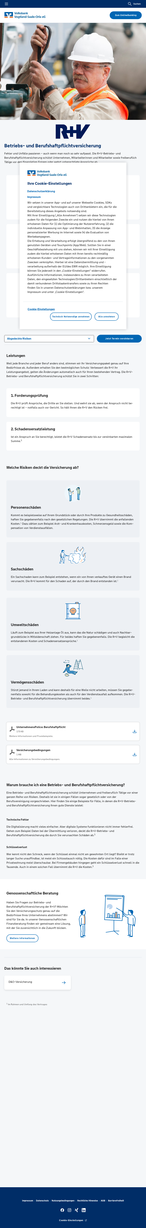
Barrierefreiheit (116, 1200)
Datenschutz (42, 1200)
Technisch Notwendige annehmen (71, 316)
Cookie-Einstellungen (41, 309)
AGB (103, 1200)
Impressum (27, 1200)
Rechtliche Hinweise (87, 1200)
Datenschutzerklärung (41, 191)
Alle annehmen (106, 316)
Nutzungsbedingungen (63, 1200)
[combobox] (49, 338)
